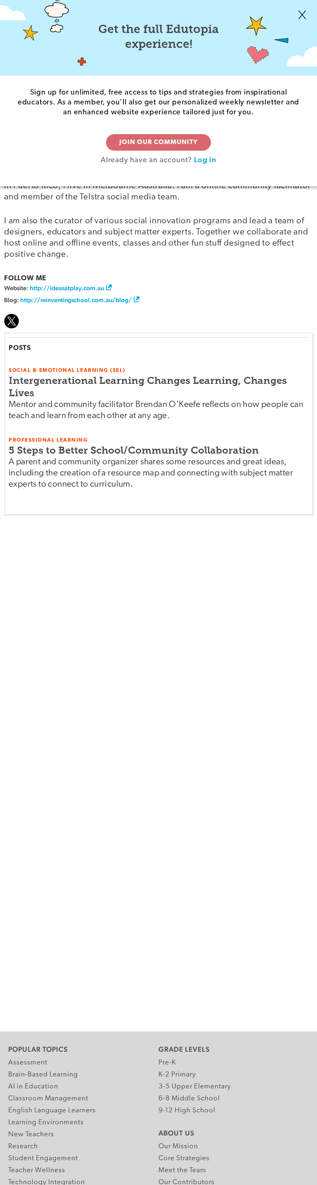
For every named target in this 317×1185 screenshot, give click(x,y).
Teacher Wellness (36, 1170)
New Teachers (31, 1134)
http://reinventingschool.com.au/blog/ (76, 299)
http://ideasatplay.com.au (67, 287)
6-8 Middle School (189, 1098)
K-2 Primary (177, 1074)
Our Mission (178, 1146)
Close (302, 15)
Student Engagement (43, 1158)
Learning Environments (46, 1122)
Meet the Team (182, 1170)
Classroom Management (48, 1098)
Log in (205, 159)
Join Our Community (158, 142)
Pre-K (167, 1062)
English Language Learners (52, 1110)
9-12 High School (186, 1110)
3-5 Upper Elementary (194, 1086)
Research (23, 1146)
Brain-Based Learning (43, 1074)
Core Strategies (184, 1158)
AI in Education (33, 1086)
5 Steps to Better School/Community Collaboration (134, 450)
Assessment (27, 1062)
